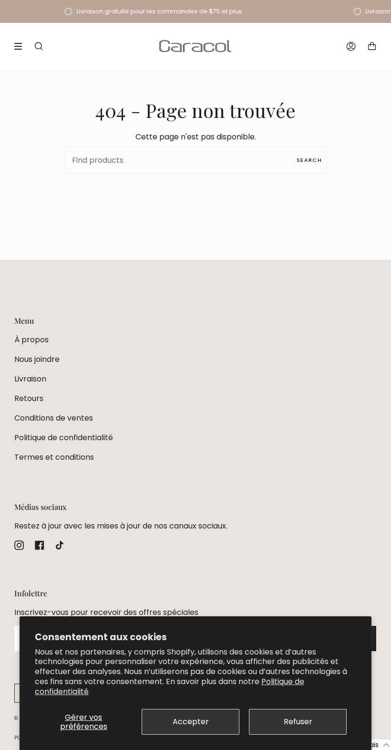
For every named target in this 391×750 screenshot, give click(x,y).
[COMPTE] (351, 46)
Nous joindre (37, 359)
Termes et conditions (54, 457)
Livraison (30, 378)
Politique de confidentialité (63, 437)
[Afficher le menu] (21, 46)
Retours (28, 398)
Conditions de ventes (53, 417)
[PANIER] (372, 46)
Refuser (298, 721)
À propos (31, 339)
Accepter (191, 721)
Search (309, 160)
